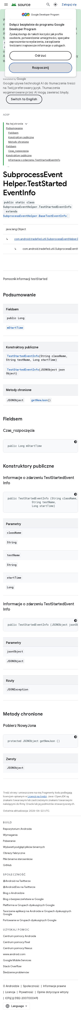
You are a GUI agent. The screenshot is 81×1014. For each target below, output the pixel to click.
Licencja (10, 992)
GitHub (7, 865)
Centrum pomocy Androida (19, 936)
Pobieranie (9, 841)
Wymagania (10, 835)
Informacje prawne (54, 986)
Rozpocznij (40, 68)
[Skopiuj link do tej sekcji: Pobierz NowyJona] (40, 726)
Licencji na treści (37, 796)
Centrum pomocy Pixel (16, 942)
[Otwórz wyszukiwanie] (48, 4)
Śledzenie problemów (16, 972)
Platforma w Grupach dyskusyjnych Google (28, 905)
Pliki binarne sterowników (18, 859)
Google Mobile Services (17, 960)
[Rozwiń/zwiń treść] (26, 124)
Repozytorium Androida (17, 828)
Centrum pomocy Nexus (17, 948)
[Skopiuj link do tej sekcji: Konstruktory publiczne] (58, 466)
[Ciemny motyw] (75, 442)
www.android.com (14, 954)
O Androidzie (11, 986)
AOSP (6, 114)
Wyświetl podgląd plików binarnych (24, 847)
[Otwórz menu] (6, 4)
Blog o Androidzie (13, 893)
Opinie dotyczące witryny (53, 992)
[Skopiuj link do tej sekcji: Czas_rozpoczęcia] (38, 431)
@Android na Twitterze (17, 881)
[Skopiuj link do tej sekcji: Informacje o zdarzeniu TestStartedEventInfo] (14, 483)
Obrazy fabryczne (14, 853)
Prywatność (26, 992)
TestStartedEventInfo (23, 356)
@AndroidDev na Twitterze (19, 887)
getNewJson (39, 400)
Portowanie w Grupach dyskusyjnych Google (29, 920)
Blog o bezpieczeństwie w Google (23, 899)
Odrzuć (40, 56)
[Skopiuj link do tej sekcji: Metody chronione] (46, 714)
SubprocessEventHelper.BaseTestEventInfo (35, 216)
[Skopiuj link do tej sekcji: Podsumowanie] (39, 295)
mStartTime (15, 327)
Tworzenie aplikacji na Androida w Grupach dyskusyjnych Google (37, 912)
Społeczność (31, 986)
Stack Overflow (12, 966)
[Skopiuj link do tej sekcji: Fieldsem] (26, 419)
